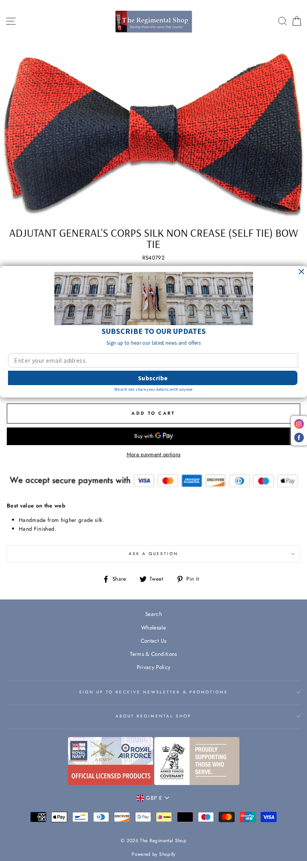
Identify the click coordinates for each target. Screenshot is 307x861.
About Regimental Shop (153, 716)
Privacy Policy (154, 667)
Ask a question (154, 554)
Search (153, 614)
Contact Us (153, 641)
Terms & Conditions (153, 654)
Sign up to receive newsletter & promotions (153, 692)
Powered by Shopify (153, 854)
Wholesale (153, 627)
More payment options (154, 454)
